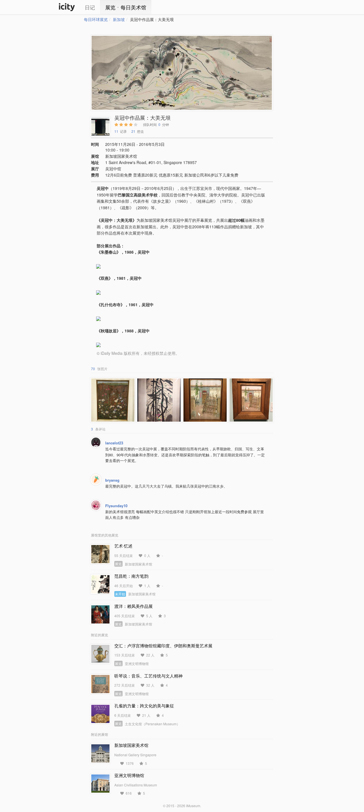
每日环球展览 (96, 19)
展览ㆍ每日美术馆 (125, 7)
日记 (90, 7)
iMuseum (193, 805)
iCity (66, 7)
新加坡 (119, 19)
